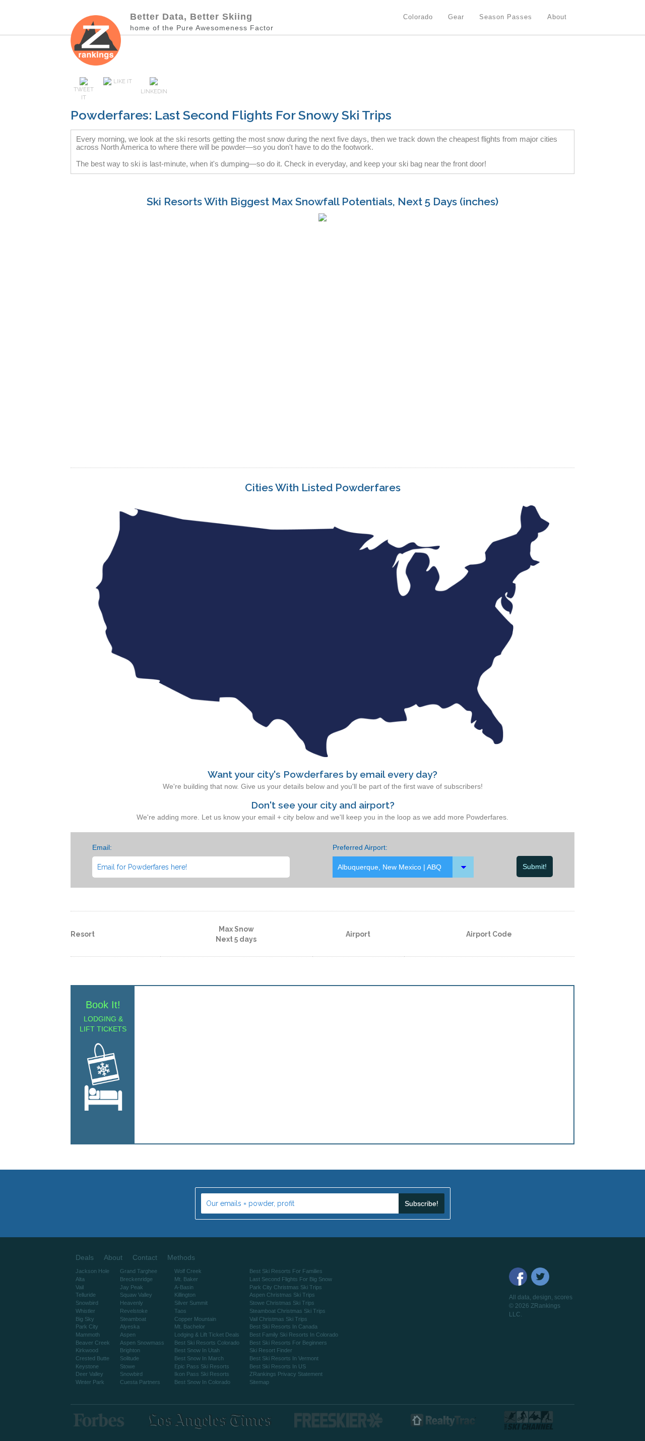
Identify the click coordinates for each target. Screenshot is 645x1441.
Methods (181, 1257)
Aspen (128, 1335)
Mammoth (88, 1335)
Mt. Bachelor (189, 1326)
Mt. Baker (186, 1279)
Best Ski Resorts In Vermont (283, 1358)
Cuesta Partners (140, 1382)
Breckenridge (136, 1279)
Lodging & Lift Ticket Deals (206, 1335)
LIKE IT (122, 81)
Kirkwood (87, 1350)
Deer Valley (89, 1374)
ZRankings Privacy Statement (285, 1374)
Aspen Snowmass (142, 1343)
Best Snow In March (199, 1358)
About (113, 1257)
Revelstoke (134, 1311)
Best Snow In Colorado (202, 1382)
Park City (87, 1326)
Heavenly (131, 1303)
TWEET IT (84, 93)
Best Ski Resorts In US (277, 1366)
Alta (80, 1279)
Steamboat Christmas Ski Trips (287, 1311)
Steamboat (133, 1319)
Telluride (86, 1295)
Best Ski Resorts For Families (285, 1271)
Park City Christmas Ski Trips (285, 1287)
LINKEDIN (154, 91)
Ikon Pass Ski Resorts (201, 1374)
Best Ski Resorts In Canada (283, 1326)
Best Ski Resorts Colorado (206, 1343)
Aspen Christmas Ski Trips (282, 1295)
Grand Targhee (138, 1271)
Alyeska (130, 1326)
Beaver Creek (93, 1343)
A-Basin (184, 1287)
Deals (85, 1257)
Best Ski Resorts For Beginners (288, 1343)
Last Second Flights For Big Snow (290, 1279)
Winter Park (90, 1382)
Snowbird (87, 1303)
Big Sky (85, 1319)
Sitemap (259, 1382)
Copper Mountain (195, 1319)
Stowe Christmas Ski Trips (281, 1303)
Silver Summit (191, 1303)
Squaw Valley (136, 1295)
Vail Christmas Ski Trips (278, 1319)
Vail (80, 1287)
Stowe (127, 1366)
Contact (145, 1257)
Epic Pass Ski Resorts (201, 1366)
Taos (180, 1311)
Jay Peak (131, 1287)
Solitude (129, 1358)
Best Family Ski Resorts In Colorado (293, 1335)
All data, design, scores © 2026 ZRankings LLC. (540, 1306)
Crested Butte (92, 1358)
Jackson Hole (92, 1271)
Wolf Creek (188, 1271)
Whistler (85, 1311)
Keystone (87, 1366)
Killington (185, 1295)
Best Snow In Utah (197, 1350)
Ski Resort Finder (270, 1350)
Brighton (130, 1350)
